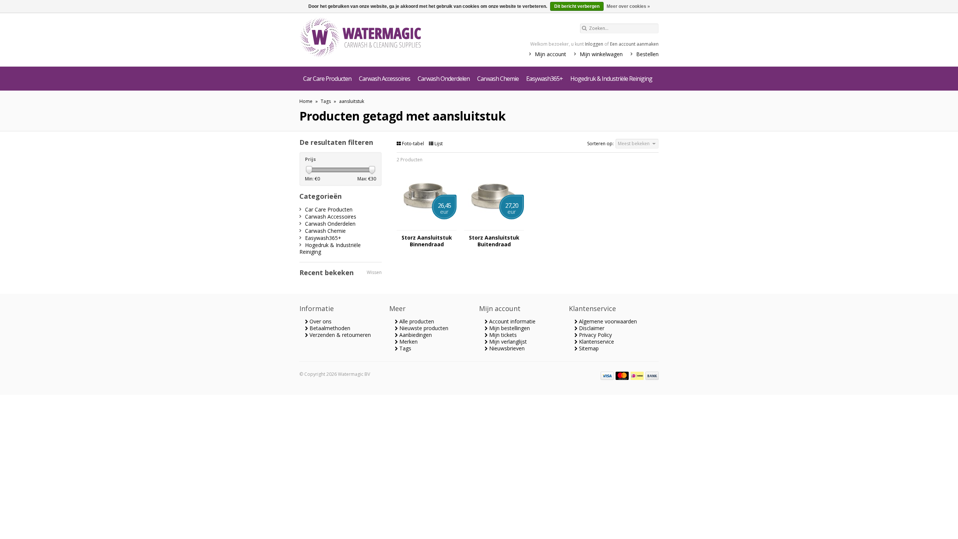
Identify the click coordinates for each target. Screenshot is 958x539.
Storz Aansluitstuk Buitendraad (494, 241)
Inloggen (594, 44)
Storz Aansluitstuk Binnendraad (427, 241)
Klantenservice (595, 341)
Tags (326, 101)
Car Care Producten (327, 78)
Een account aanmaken (634, 44)
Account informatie (512, 321)
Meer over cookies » (628, 6)
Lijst (438, 143)
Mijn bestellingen (509, 328)
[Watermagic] (374, 38)
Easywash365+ (544, 78)
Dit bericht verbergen (576, 6)
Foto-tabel (413, 143)
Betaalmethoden (329, 328)
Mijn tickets (502, 334)
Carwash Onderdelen (444, 78)
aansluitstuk (351, 101)
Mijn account (550, 54)
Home (305, 101)
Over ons (320, 321)
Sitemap (588, 348)
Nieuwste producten (423, 328)
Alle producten (416, 321)
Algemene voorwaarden (607, 321)
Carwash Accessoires (384, 78)
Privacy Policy (594, 334)
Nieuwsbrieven (506, 348)
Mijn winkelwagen (601, 54)
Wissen (374, 272)
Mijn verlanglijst (507, 341)
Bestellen (647, 54)
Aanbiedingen (415, 334)
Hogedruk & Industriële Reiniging (611, 78)
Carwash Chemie (498, 78)
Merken (408, 341)
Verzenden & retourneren (339, 334)
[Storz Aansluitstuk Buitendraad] (494, 226)
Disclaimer (590, 328)
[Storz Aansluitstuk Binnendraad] (427, 226)
